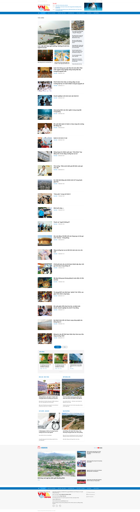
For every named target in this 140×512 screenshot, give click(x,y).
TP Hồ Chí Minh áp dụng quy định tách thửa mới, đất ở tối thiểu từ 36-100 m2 (72, 397)
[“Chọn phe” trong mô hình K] (45, 198)
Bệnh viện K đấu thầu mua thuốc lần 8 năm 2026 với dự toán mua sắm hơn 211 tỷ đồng (48, 406)
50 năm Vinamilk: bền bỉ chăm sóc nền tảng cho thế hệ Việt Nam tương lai (77, 51)
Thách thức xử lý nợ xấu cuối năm (62, 5)
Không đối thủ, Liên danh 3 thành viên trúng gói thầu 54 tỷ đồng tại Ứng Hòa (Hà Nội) (48, 397)
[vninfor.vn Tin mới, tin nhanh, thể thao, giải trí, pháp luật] (44, 8)
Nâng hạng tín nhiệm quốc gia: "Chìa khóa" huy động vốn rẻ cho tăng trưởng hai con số (68, 152)
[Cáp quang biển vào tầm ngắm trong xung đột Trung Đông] (45, 114)
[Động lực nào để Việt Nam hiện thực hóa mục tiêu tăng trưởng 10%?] (45, 338)
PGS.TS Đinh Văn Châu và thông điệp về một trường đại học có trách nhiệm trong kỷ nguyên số (69, 82)
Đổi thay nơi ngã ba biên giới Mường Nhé (51, 478)
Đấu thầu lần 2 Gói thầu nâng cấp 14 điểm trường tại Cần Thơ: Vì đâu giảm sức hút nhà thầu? (48, 402)
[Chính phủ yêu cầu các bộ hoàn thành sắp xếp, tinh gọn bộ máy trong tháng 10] (45, 268)
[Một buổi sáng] (45, 212)
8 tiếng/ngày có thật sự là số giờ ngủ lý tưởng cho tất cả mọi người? (48, 431)
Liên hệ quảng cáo (91, 494)
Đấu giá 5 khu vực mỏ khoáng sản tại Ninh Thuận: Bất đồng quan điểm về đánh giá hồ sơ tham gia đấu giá (73, 436)
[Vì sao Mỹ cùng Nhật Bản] (77, 25)
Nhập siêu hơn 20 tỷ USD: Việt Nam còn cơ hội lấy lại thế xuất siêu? (77, 60)
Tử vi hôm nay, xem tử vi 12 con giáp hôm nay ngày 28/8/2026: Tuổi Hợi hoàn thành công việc (60, 365)
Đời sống (89, 13)
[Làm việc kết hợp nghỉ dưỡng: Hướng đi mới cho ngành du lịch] (54, 33)
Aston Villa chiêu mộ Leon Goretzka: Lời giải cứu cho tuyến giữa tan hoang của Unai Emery (45, 365)
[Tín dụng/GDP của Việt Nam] (45, 296)
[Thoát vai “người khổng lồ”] (45, 226)
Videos (44, 447)
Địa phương (96, 13)
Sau (64, 347)
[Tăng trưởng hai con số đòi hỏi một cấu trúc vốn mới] (45, 254)
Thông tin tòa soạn (91, 492)
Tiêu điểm (43, 13)
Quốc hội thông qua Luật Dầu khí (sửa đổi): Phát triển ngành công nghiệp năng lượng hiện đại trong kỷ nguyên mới (68, 69)
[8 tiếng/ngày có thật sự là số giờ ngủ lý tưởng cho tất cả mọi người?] (49, 421)
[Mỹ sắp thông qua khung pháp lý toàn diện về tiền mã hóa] (45, 282)
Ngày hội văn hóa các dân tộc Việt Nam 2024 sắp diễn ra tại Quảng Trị (94, 471)
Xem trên (95, 447)
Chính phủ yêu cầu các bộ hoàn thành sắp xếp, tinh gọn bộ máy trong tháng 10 (69, 265)
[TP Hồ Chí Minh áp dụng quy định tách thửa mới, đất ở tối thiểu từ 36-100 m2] (73, 387)
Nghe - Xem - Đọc (58, 368)
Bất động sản (71, 13)
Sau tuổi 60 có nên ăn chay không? (45, 435)
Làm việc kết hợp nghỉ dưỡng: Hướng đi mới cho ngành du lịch (53, 46)
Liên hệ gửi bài (90, 496)
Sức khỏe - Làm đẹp (80, 13)
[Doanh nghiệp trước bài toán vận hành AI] (45, 100)
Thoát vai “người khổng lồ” (62, 222)
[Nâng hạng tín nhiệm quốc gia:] (45, 156)
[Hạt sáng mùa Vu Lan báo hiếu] (45, 55)
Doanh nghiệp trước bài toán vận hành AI (66, 96)
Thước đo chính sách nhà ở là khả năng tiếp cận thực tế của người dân (73, 406)
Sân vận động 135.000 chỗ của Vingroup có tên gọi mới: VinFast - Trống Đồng (69, 237)
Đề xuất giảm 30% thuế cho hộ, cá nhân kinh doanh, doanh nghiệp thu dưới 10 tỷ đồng (67, 307)
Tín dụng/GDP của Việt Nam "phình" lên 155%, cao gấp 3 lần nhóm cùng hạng (69, 293)
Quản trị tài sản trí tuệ (60, 138)
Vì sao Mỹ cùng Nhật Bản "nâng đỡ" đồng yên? (77, 32)
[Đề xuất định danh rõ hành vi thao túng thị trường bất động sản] (45, 128)
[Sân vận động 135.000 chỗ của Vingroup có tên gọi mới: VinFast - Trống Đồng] (45, 240)
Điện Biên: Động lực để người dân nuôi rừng (71, 439)
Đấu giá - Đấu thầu (62, 13)
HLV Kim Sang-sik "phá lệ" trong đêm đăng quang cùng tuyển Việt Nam (75, 365)
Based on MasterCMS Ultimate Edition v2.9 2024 (46, 510)
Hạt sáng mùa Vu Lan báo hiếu (44, 62)
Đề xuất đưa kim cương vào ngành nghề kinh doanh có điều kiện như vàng (77, 36)
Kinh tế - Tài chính (51, 13)
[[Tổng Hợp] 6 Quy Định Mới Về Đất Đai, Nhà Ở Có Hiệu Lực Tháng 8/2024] (81, 482)
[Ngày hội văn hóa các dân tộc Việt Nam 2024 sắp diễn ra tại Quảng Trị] (81, 473)
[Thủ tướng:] (45, 170)
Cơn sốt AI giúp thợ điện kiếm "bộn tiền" (77, 56)
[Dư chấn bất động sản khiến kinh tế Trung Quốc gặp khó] (45, 184)
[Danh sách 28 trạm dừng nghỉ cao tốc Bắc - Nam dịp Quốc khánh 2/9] (62, 55)
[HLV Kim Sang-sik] (76, 359)
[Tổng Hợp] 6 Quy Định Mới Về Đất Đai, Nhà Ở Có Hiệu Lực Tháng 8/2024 (94, 480)
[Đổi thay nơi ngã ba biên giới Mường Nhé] (56, 463)
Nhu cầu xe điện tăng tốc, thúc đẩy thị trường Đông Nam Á (77, 41)
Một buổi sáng (58, 208)
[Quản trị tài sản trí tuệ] (45, 142)
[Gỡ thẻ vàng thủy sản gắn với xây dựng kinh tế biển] (81, 463)
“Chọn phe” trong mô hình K (62, 194)
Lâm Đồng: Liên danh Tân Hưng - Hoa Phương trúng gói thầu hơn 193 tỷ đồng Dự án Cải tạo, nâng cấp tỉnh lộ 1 (73, 431)
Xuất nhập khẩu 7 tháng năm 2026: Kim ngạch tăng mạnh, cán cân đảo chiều (77, 46)
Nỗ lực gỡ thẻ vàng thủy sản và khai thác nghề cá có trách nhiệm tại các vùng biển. (94, 452)
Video (39, 479)
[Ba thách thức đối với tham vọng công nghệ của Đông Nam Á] (45, 324)
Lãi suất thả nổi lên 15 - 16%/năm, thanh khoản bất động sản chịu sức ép (72, 402)
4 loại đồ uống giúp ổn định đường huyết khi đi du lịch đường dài (48, 440)
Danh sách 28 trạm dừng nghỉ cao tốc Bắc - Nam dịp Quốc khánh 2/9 (62, 63)
